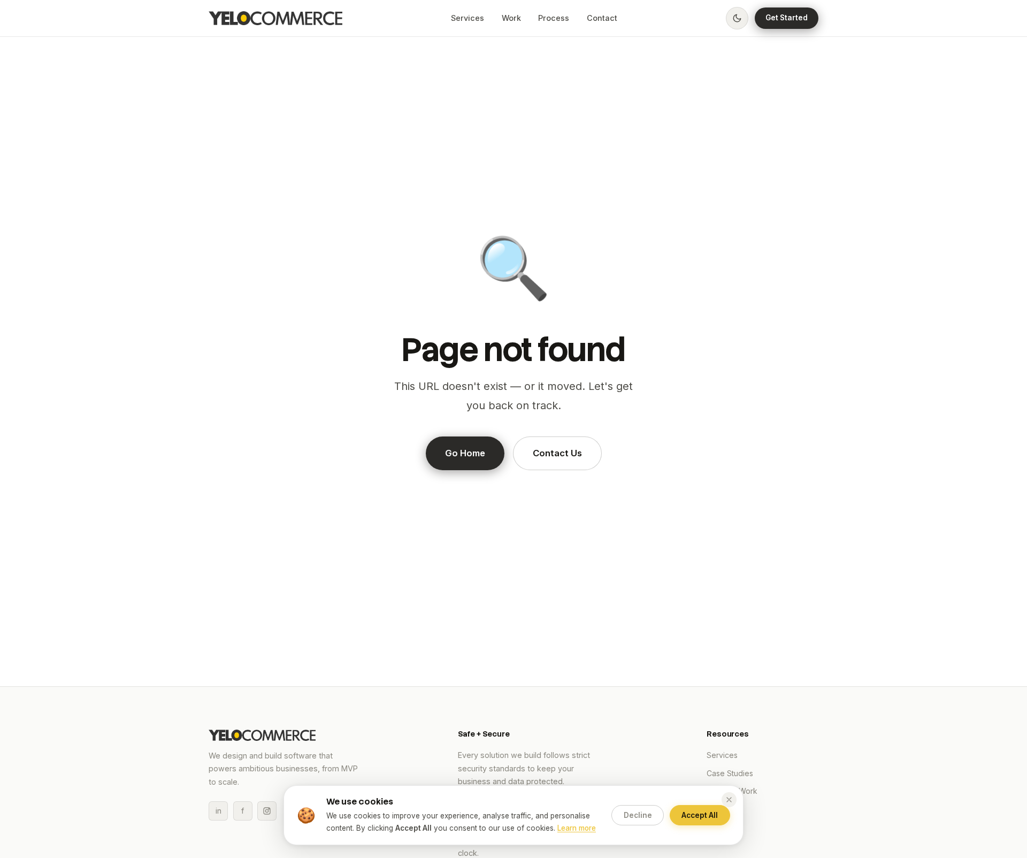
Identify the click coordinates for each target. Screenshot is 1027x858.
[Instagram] (267, 811)
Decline (638, 815)
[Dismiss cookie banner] (729, 799)
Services (467, 17)
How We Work (732, 790)
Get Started (786, 17)
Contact (602, 17)
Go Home (465, 453)
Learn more (576, 828)
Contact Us (557, 453)
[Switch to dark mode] (737, 18)
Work (511, 17)
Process (553, 17)
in (218, 810)
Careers (721, 808)
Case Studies (730, 773)
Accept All (699, 815)
